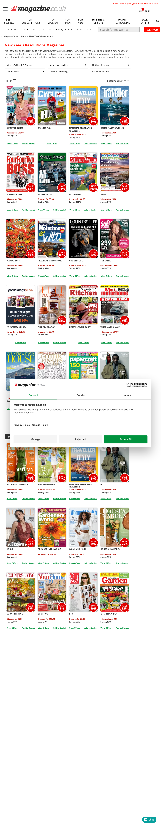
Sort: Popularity (117, 80)
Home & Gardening (123, 21)
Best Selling (9, 21)
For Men (68, 21)
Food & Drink (13, 71)
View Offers (12, 143)
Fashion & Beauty (100, 71)
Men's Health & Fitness (60, 65)
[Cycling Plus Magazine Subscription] (52, 105)
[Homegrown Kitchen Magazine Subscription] (83, 305)
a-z (157, 21)
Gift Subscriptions (31, 21)
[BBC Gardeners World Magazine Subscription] (52, 527)
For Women (53, 21)
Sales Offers (145, 21)
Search (152, 29)
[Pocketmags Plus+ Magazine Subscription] (20, 305)
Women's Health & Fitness (19, 65)
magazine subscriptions (14, 36)
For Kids (80, 21)
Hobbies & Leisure (98, 21)
